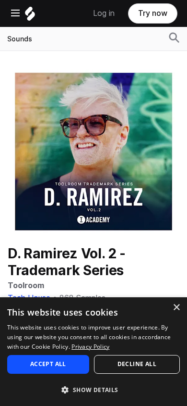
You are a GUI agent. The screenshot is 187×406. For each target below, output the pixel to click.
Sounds (19, 39)
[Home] (30, 16)
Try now (152, 13)
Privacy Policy (90, 347)
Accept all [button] (48, 364)
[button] (93, 389)
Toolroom (26, 285)
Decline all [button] (136, 364)
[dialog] (93, 351)
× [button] (176, 307)
